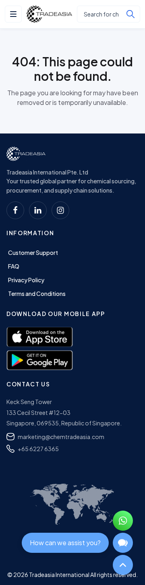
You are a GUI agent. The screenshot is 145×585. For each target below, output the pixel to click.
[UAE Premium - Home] (49, 14)
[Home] (26, 154)
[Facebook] (15, 210)
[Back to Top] (123, 565)
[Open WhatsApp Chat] (123, 521)
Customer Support (33, 252)
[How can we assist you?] (123, 543)
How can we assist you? (65, 542)
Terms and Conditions (37, 293)
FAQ (13, 266)
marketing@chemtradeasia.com (61, 436)
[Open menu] (13, 14)
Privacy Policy (26, 279)
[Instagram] (60, 210)
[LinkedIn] (38, 210)
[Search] (130, 14)
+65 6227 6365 (38, 448)
